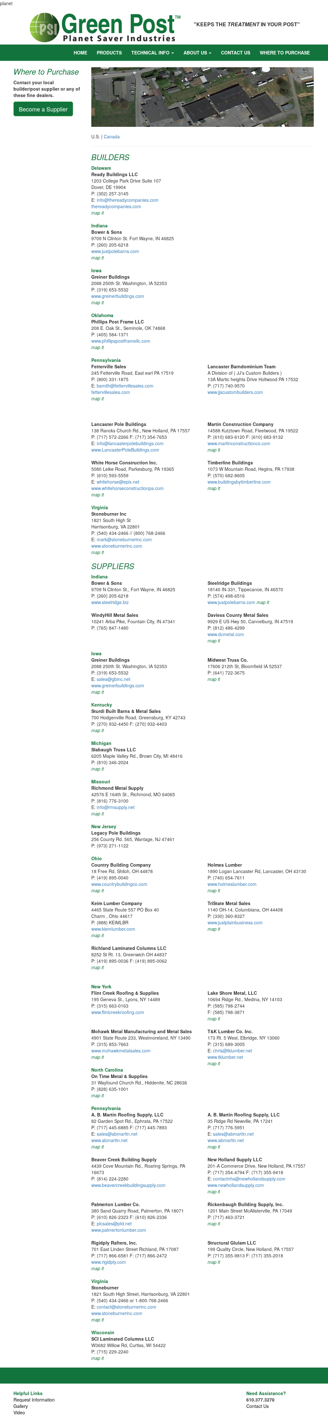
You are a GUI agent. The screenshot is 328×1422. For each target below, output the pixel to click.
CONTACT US (235, 52)
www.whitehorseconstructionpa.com (127, 488)
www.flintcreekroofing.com (117, 1012)
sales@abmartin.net (117, 1134)
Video (19, 1412)
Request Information (34, 1399)
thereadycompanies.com (116, 206)
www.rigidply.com (108, 1262)
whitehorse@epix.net (118, 481)
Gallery (20, 1406)
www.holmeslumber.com (232, 884)
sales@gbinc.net (113, 679)
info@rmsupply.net (116, 807)
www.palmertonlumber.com (118, 1230)
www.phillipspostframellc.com (120, 341)
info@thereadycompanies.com (128, 200)
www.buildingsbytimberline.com (239, 481)
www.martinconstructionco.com (239, 443)
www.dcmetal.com (226, 634)
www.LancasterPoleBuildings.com (125, 449)
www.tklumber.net (225, 1057)
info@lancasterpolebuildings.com (130, 443)
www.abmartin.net (109, 1140)
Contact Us (257, 1406)
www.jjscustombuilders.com (235, 392)
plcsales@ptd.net (114, 1223)
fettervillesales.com (110, 392)
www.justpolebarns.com (115, 251)
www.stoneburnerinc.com (116, 546)
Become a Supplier (43, 109)
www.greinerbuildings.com (117, 296)
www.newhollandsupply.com (236, 1185)
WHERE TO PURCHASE (285, 52)
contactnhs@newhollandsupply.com (249, 1178)
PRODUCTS (109, 52)
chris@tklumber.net (232, 1050)
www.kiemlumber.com (113, 929)
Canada (112, 136)
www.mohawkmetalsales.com (121, 1050)
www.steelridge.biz (110, 602)
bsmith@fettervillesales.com (125, 385)
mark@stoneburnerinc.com (124, 539)
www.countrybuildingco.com (119, 884)
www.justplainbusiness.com (235, 922)
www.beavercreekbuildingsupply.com (128, 1185)
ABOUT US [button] (196, 52)
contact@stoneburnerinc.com (126, 1307)
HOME (80, 52)
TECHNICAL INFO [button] (151, 52)
